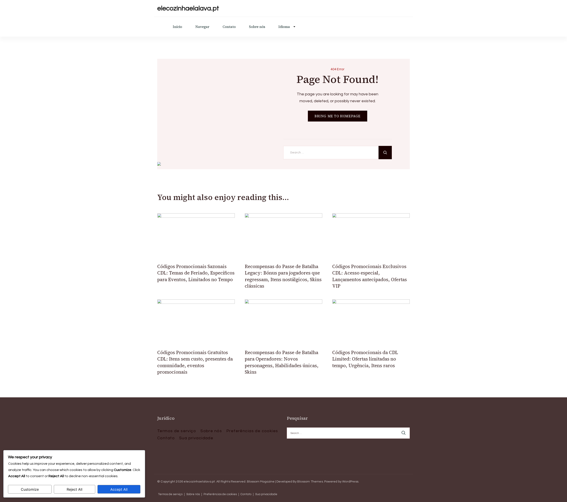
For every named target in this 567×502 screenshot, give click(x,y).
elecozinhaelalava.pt (188, 8)
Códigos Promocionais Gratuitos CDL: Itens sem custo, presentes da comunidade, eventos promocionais (195, 362)
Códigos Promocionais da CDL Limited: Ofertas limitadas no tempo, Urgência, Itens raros (365, 359)
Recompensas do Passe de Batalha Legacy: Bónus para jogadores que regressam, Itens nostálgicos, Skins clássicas (283, 276)
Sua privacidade (196, 438)
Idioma (284, 26)
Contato (229, 26)
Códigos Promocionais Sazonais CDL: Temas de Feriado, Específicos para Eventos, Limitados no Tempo (196, 273)
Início (177, 26)
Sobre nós (257, 26)
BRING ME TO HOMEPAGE (338, 116)
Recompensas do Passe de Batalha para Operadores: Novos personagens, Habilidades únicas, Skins (281, 362)
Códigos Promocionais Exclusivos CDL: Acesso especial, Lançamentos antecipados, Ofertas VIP (369, 276)
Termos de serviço (176, 431)
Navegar (202, 26)
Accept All (119, 489)
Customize (30, 489)
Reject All (74, 489)
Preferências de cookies (252, 431)
